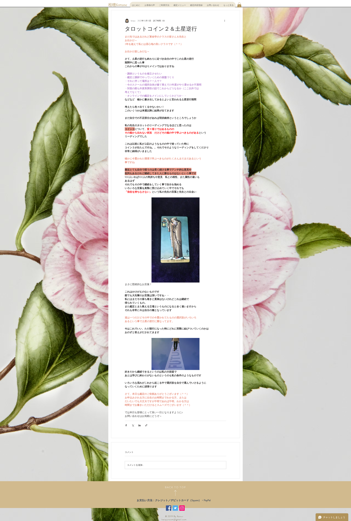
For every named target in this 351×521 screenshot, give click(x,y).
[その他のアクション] (224, 20)
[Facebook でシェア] (126, 425)
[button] (239, 5)
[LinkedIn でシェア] (139, 425)
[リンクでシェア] (146, 425)
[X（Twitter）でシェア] (132, 425)
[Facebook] (168, 508)
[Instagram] (182, 508)
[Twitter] (175, 508)
